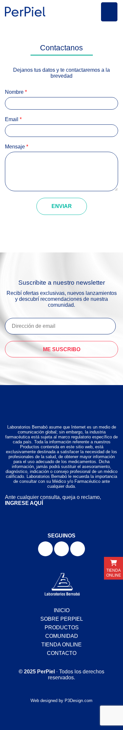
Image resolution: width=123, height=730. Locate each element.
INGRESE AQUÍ (24, 503)
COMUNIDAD (61, 636)
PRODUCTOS (62, 627)
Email (13, 119)
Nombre (16, 92)
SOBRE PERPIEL (61, 619)
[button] (109, 11)
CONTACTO (61, 653)
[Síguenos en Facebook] (45, 548)
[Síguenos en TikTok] (77, 548)
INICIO (62, 610)
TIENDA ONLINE (61, 644)
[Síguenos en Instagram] (61, 548)
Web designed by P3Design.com (61, 700)
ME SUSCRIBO (61, 349)
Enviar (61, 206)
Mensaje (16, 146)
